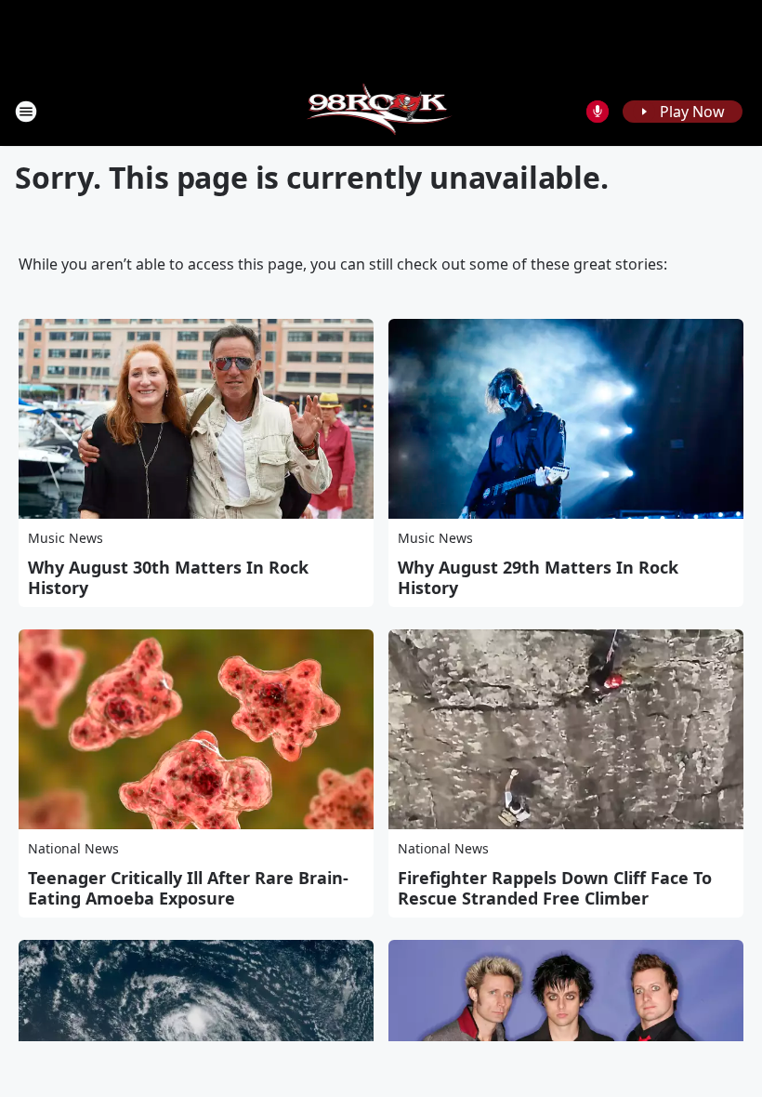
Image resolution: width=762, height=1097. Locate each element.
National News (73, 848)
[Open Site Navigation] (26, 111)
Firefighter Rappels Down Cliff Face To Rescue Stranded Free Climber (555, 887)
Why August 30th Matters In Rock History (168, 577)
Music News (65, 538)
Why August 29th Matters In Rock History (538, 577)
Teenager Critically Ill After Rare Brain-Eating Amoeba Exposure (188, 887)
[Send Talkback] (597, 111)
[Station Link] (381, 111)
